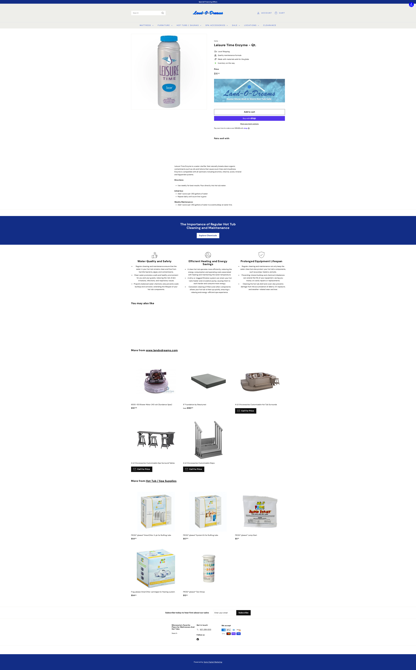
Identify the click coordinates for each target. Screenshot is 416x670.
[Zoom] (169, 72)
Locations (250, 25)
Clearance (269, 25)
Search (174, 633)
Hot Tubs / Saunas (188, 25)
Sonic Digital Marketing (213, 662)
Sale (235, 25)
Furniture (164, 25)
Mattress (146, 25)
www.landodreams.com (162, 350)
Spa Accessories (216, 25)
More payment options (249, 124)
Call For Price (247, 410)
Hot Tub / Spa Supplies (161, 481)
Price (216, 69)
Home (216, 41)
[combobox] (148, 13)
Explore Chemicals (208, 235)
